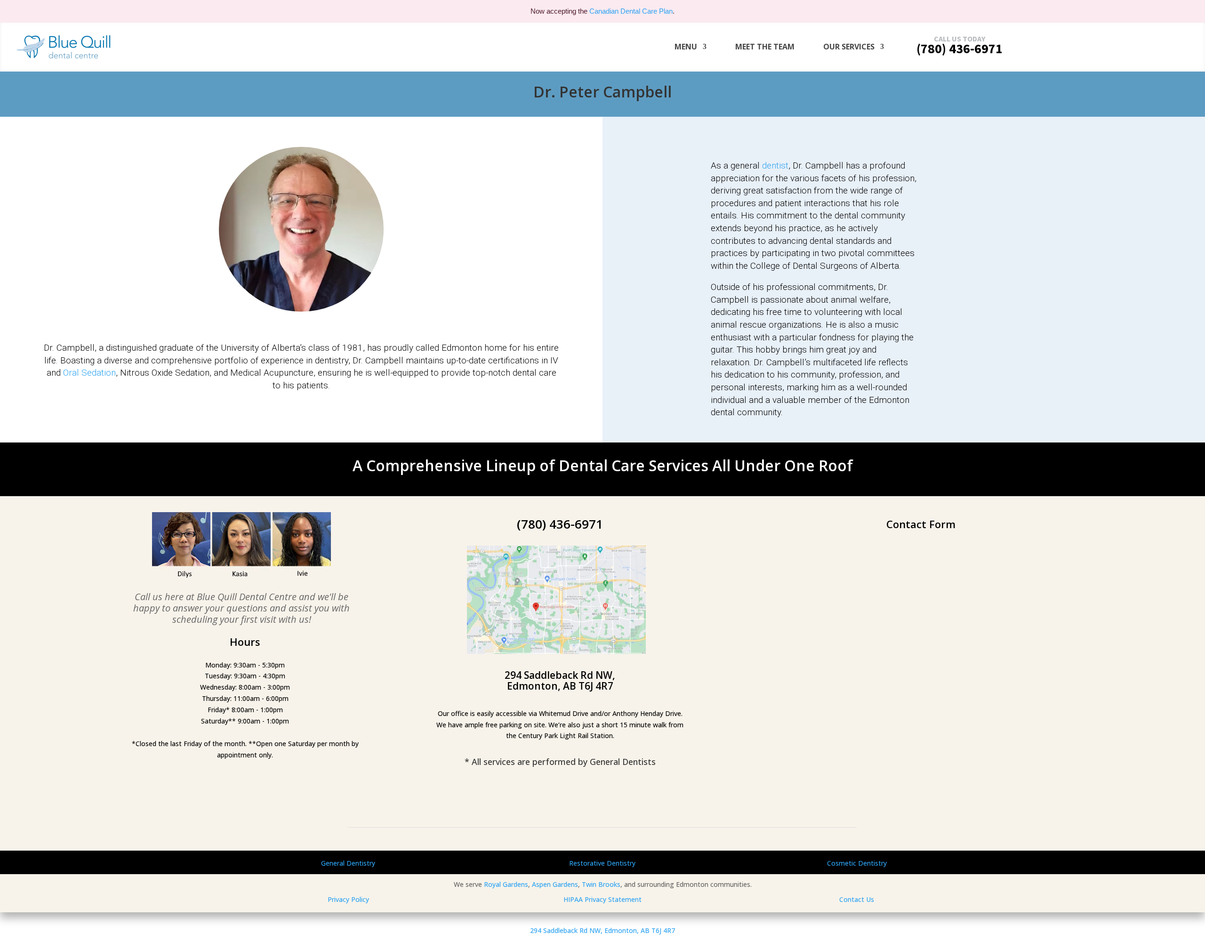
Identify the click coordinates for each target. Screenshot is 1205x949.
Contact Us (856, 899)
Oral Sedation (89, 372)
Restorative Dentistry (602, 863)
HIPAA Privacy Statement (602, 899)
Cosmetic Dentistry (857, 863)
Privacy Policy (348, 899)
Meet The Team (765, 46)
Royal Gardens (506, 884)
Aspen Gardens (555, 884)
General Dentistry (348, 863)
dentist (775, 165)
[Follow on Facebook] (556, 798)
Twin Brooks (601, 884)
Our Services (849, 46)
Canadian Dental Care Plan (631, 11)
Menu (686, 46)
